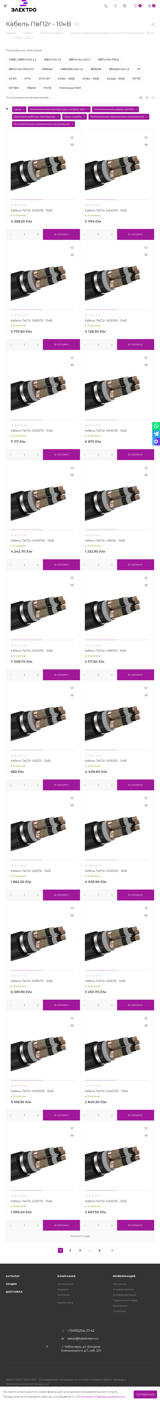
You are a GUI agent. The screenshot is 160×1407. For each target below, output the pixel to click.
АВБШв (47, 69)
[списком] (146, 97)
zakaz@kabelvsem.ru (82, 1338)
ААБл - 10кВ (66, 78)
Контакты (63, 1294)
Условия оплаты (123, 1289)
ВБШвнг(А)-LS (119, 69)
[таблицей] (153, 97)
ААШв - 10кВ (115, 78)
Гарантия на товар (125, 1300)
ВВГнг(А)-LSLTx (79, 59)
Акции (11, 1283)
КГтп (27, 78)
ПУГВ (47, 88)
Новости (62, 1289)
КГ (139, 69)
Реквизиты (120, 1305)
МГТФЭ (14, 88)
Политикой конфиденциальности (100, 1396)
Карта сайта (65, 1302)
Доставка (14, 1291)
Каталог (13, 1276)
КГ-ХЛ (13, 78)
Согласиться (145, 1394)
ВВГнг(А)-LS (52, 59)
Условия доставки (124, 1294)
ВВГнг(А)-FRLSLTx (21, 69)
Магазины (119, 1283)
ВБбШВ (96, 69)
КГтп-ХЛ (44, 78)
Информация (124, 1276)
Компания (66, 1276)
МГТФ (136, 78)
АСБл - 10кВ (90, 78)
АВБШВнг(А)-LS (71, 69)
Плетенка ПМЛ (70, 88)
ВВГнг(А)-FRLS (108, 59)
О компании (65, 1283)
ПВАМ (31, 88)
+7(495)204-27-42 (81, 1330)
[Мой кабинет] (124, 6)
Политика (119, 1311)
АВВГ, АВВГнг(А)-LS (22, 59)
